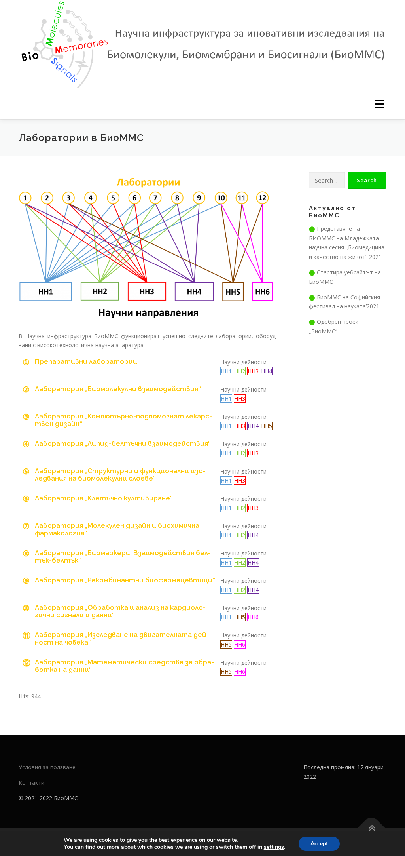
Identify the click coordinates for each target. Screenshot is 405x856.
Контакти (31, 782)
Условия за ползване (47, 767)
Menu (379, 104)
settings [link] (274, 847)
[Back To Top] (372, 828)
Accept (319, 843)
